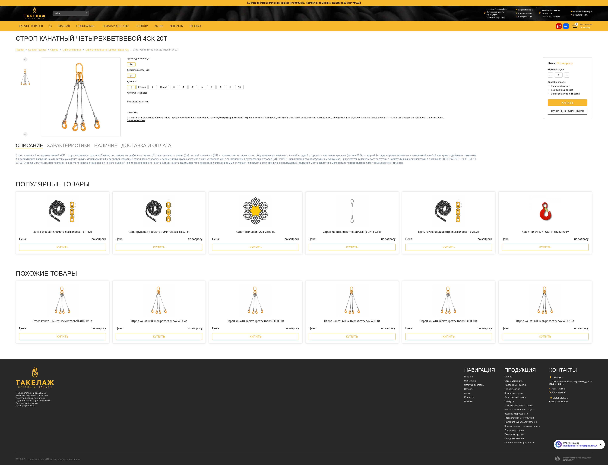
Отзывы (195, 26)
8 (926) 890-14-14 (558, 392)
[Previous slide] (25, 59)
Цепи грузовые (512, 389)
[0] (575, 28)
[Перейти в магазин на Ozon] (566, 26)
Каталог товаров (31, 26)
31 (131, 75)
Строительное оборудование (519, 442)
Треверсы (509, 401)
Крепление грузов (513, 393)
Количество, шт (556, 69)
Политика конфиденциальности (63, 459)
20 (131, 64)
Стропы (508, 376)
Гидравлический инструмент (519, 418)
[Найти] (87, 13)
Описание (29, 145)
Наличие (105, 145)
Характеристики (68, 145)
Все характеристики (138, 101)
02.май (163, 87)
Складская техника (514, 438)
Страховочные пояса (515, 397)
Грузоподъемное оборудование (520, 422)
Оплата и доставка (115, 26)
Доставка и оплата (146, 145)
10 (239, 87)
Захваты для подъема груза (519, 409)
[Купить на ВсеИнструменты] (559, 26)
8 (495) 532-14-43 (558, 389)
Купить (567, 102)
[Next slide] (25, 134)
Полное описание (136, 120)
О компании (85, 26)
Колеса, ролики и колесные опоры (522, 426)
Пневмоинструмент (514, 434)
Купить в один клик (567, 111)
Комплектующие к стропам (518, 405)
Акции (159, 26)
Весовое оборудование (516, 413)
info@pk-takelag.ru (560, 398)
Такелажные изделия (515, 385)
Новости (142, 26)
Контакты (176, 26)
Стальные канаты (513, 381)
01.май (142, 87)
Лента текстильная (514, 430)
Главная (64, 26)
